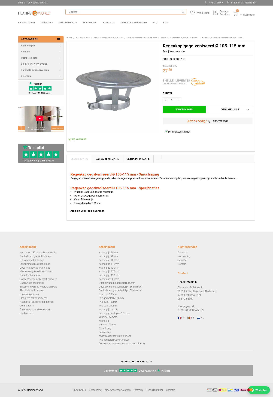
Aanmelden (250, 2)
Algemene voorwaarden (118, 389)
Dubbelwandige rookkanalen (35, 256)
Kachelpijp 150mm (109, 275)
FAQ (154, 22)
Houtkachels (26, 313)
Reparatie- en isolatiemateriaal (37, 301)
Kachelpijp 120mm (109, 267)
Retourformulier (154, 389)
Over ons (47, 22)
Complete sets (29, 57)
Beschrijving (79, 159)
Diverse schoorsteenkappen (35, 309)
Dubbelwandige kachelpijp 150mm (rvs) (120, 290)
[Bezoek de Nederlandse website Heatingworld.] (192, 317)
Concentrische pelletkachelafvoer (38, 279)
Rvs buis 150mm (108, 301)
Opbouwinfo (67, 22)
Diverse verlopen (29, 294)
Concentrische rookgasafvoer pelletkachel (122, 343)
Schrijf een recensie (174, 51)
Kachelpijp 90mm (108, 256)
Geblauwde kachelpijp (32, 282)
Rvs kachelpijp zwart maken (114, 339)
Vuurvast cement (108, 316)
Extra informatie (138, 159)
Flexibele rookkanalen (32, 290)
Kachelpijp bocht (108, 309)
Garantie (182, 260)
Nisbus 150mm (107, 324)
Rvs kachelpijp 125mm (111, 298)
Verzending (89, 22)
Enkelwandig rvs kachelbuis (35, 263)
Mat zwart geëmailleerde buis (36, 271)
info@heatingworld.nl (189, 295)
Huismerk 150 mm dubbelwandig (38, 252)
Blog (166, 22)
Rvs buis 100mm (108, 294)
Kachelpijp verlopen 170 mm (114, 313)
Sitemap (138, 389)
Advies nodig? (197, 121)
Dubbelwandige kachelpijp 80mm (117, 282)
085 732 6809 (185, 298)
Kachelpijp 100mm (109, 260)
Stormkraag (105, 328)
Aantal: (168, 93)
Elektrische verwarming (34, 63)
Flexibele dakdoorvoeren (35, 70)
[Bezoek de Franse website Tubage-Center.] (182, 317)
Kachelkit (104, 320)
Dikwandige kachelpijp (32, 260)
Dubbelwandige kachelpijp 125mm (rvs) (120, 286)
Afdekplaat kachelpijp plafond (115, 335)
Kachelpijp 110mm (109, 263)
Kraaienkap (105, 332)
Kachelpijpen (28, 45)
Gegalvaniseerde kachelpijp (35, 267)
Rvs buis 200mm (108, 305)
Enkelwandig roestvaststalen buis (38, 286)
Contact (109, 22)
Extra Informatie (107, 159)
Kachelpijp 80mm (108, 252)
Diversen (26, 76)
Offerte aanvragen (134, 22)
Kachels (25, 51)
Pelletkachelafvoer (30, 275)
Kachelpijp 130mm (109, 271)
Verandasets (27, 305)
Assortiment (26, 22)
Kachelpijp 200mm (109, 279)
